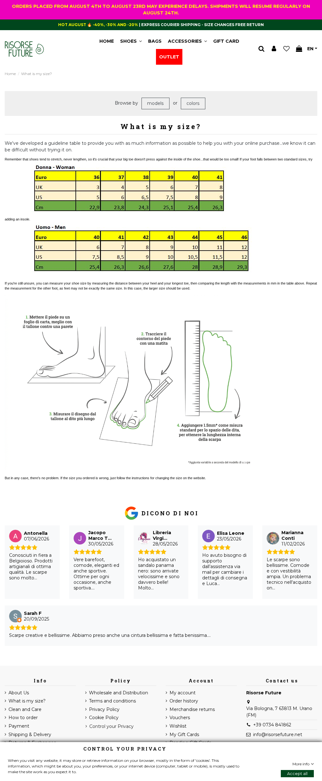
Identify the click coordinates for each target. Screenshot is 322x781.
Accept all (297, 773)
